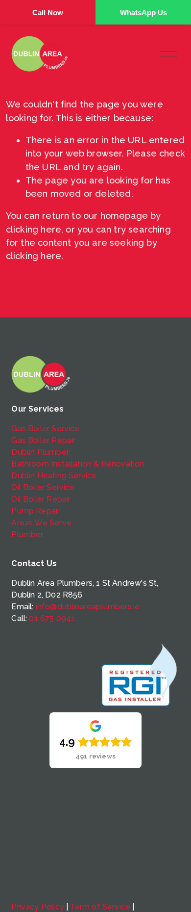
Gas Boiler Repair (43, 440)
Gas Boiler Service (45, 428)
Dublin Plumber (40, 452)
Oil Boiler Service (42, 487)
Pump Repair (35, 511)
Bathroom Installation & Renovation (77, 464)
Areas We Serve (41, 522)
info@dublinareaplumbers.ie (88, 606)
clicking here (33, 229)
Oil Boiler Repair (41, 499)
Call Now (47, 12)
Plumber (27, 534)
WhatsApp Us (143, 12)
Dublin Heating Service (53, 475)
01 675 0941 (52, 618)
